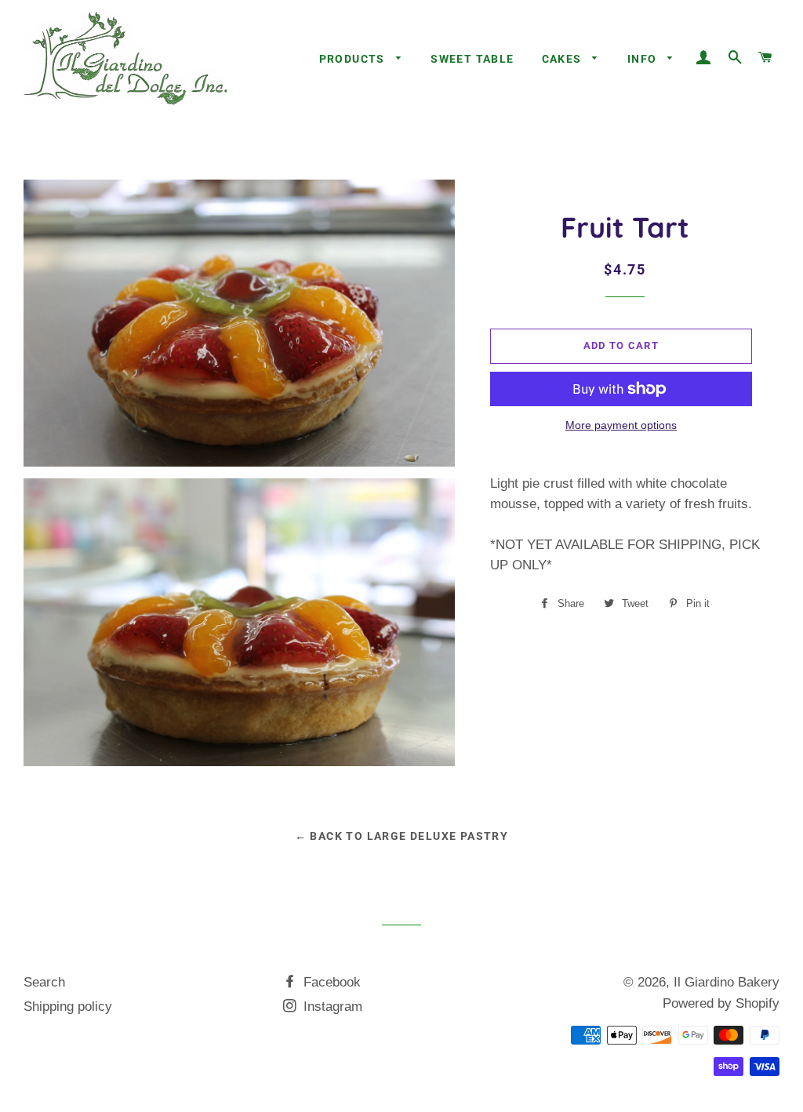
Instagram (331, 1006)
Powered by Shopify (721, 1003)
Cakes (563, 59)
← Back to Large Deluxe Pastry (402, 836)
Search (44, 982)
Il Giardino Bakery (726, 982)
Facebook (330, 982)
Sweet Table (472, 59)
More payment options (621, 425)
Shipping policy (68, 1006)
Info (643, 59)
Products (354, 59)
